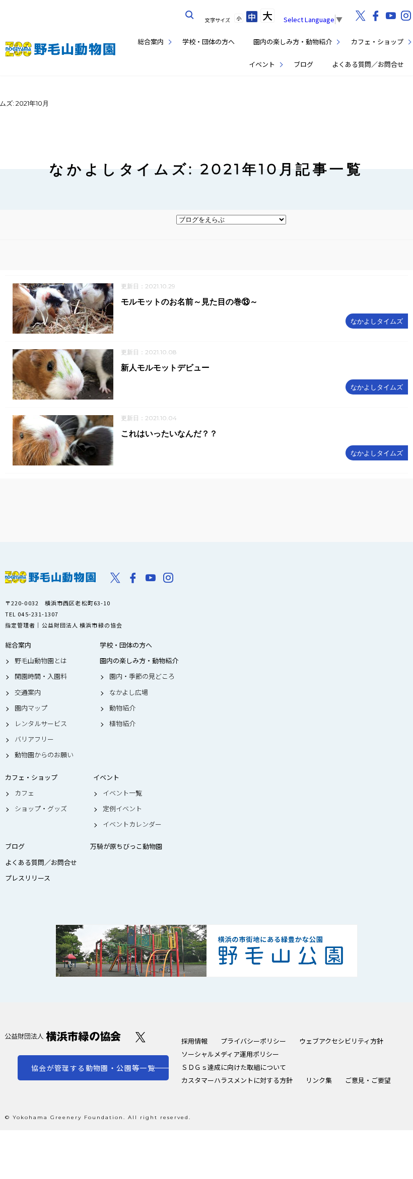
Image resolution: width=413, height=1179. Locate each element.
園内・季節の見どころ (142, 676)
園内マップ (31, 708)
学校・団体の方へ (208, 41)
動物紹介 (122, 708)
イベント (262, 64)
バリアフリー (34, 739)
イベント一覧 (122, 793)
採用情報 (194, 1041)
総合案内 (150, 41)
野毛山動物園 (50, 577)
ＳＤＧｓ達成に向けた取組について (233, 1067)
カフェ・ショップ (377, 41)
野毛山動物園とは (41, 660)
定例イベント (122, 808)
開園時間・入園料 (41, 676)
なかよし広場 (128, 692)
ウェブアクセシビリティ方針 (341, 1041)
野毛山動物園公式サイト (60, 49)
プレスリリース (27, 878)
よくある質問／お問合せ (368, 64)
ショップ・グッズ (41, 808)
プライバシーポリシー (253, 1041)
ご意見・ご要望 (368, 1080)
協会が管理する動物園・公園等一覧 (93, 1068)
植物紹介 (122, 723)
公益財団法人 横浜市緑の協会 (63, 1036)
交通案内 (28, 692)
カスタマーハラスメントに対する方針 (237, 1080)
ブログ (303, 64)
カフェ (24, 793)
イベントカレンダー (132, 824)
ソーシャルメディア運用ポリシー (230, 1054)
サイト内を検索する (189, 15)
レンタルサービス (41, 723)
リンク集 (319, 1080)
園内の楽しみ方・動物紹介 (292, 41)
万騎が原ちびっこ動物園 (126, 846)
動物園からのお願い (44, 754)
